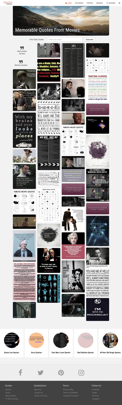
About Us (37, 389)
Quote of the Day (40, 395)
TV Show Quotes (11, 399)
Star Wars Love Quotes (36, 352)
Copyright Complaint (71, 395)
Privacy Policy (68, 389)
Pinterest (95, 395)
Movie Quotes (10, 395)
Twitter (94, 392)
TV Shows (110, 3)
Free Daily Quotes (37, 39)
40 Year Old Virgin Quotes (85, 352)
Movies (99, 3)
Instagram (96, 399)
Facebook (96, 389)
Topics (90, 3)
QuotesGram (8, 3)
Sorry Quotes (11, 352)
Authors (79, 3)
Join (69, 3)
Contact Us (38, 392)
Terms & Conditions (70, 392)
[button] (119, 3)
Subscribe (89, 39)
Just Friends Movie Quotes (110, 352)
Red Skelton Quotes (61, 352)
